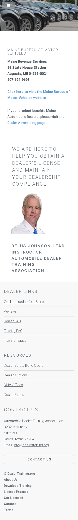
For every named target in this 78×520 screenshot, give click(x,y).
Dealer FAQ (12, 321)
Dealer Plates (14, 395)
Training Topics (15, 340)
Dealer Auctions (16, 375)
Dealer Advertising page (26, 123)
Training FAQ (13, 331)
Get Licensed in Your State (24, 302)
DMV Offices (13, 385)
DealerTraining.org (21, 474)
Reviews (10, 311)
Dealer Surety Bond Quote (23, 365)
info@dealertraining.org (31, 445)
